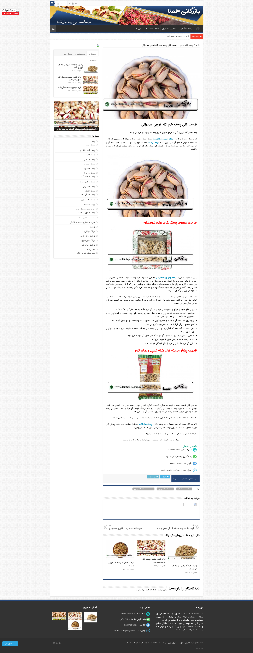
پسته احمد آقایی (87, 150)
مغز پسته (91, 249)
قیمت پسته (153, 142)
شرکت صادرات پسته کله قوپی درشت (174, 36)
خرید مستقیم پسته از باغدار (83, 222)
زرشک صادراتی (88, 245)
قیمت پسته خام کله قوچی (143, 489)
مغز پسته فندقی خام (86, 253)
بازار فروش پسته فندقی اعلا (69, 87)
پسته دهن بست (87, 181)
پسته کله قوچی (186, 45)
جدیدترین (92, 54)
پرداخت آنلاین (186, 28)
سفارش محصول (169, 28)
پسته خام (91, 144)
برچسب (93, 60)
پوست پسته (89, 204)
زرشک (92, 226)
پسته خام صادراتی (184, 489)
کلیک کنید (170, 456)
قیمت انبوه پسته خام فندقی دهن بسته (175, 527)
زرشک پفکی (89, 231)
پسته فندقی (90, 191)
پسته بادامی (89, 159)
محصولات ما (153, 28)
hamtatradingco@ (178, 463)
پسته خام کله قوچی (165, 489)
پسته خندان (89, 168)
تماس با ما (138, 28)
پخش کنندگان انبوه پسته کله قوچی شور (70, 66)
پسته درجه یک (88, 176)
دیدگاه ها (68, 54)
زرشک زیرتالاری (88, 240)
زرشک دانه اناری (87, 236)
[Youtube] (73, 3)
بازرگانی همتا (133, 642)
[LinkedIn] (76, 3)
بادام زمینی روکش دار (163, 139)
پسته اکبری (90, 154)
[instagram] (70, 3)
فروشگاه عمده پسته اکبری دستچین (125, 527)
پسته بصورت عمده (86, 212)
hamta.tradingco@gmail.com (173, 470)
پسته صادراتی (145, 424)
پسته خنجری (89, 163)
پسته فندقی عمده (87, 194)
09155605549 (174, 449)
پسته (92, 141)
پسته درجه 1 (89, 173)
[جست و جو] (52, 3)
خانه (198, 28)
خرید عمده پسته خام (85, 209)
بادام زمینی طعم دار (166, 277)
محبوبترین (80, 54)
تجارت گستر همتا (199, 648)
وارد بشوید (140, 589)
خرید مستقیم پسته (86, 217)
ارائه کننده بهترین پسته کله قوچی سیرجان (153, 561)
